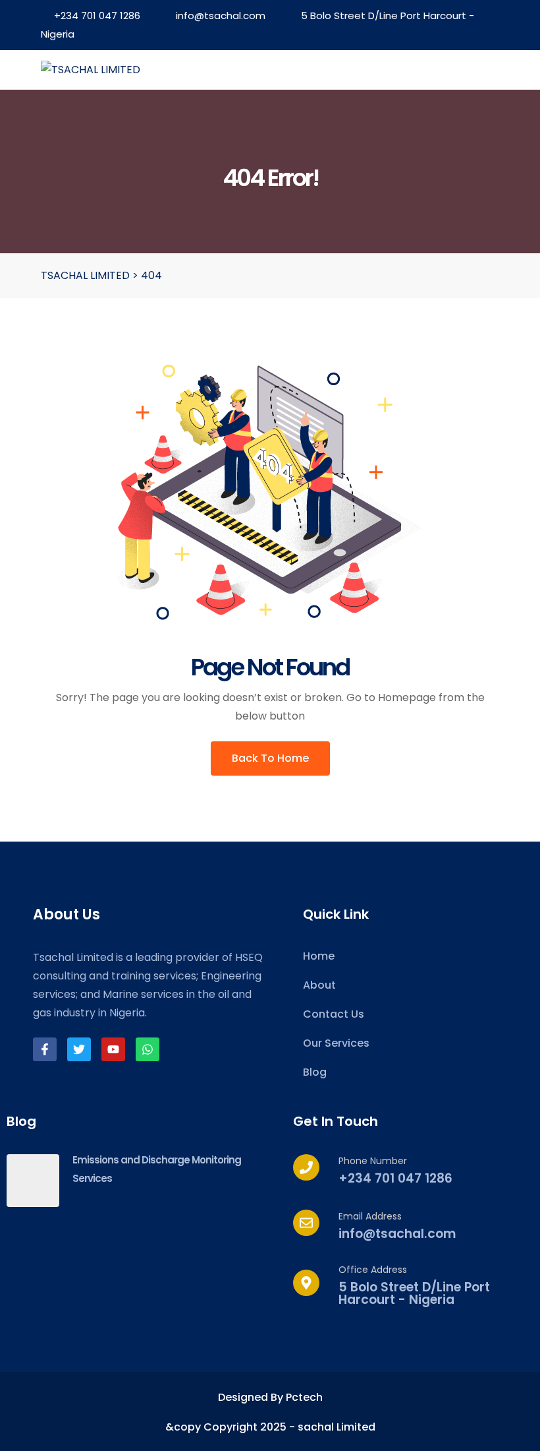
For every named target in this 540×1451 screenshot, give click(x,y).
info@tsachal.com (220, 15)
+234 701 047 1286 (97, 15)
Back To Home (270, 758)
